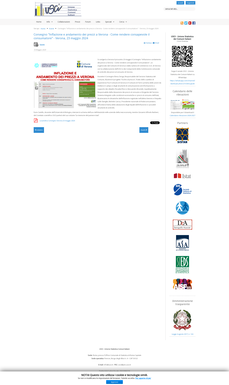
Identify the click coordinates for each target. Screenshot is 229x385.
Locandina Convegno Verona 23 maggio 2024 (57, 120)
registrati (190, 3)
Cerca (121, 21)
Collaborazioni (64, 21)
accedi (180, 3)
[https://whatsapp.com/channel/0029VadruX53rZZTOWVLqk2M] (182, 51)
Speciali (108, 21)
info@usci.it (108, 364)
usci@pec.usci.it (124, 364)
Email (157, 43)
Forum (88, 21)
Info (48, 21)
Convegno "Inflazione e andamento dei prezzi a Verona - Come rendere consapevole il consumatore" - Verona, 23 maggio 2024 (92, 36)
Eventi (42, 44)
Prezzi (77, 21)
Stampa (148, 43)
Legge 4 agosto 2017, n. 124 (182, 334)
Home (38, 21)
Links (98, 21)
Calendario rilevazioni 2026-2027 (182, 115)
